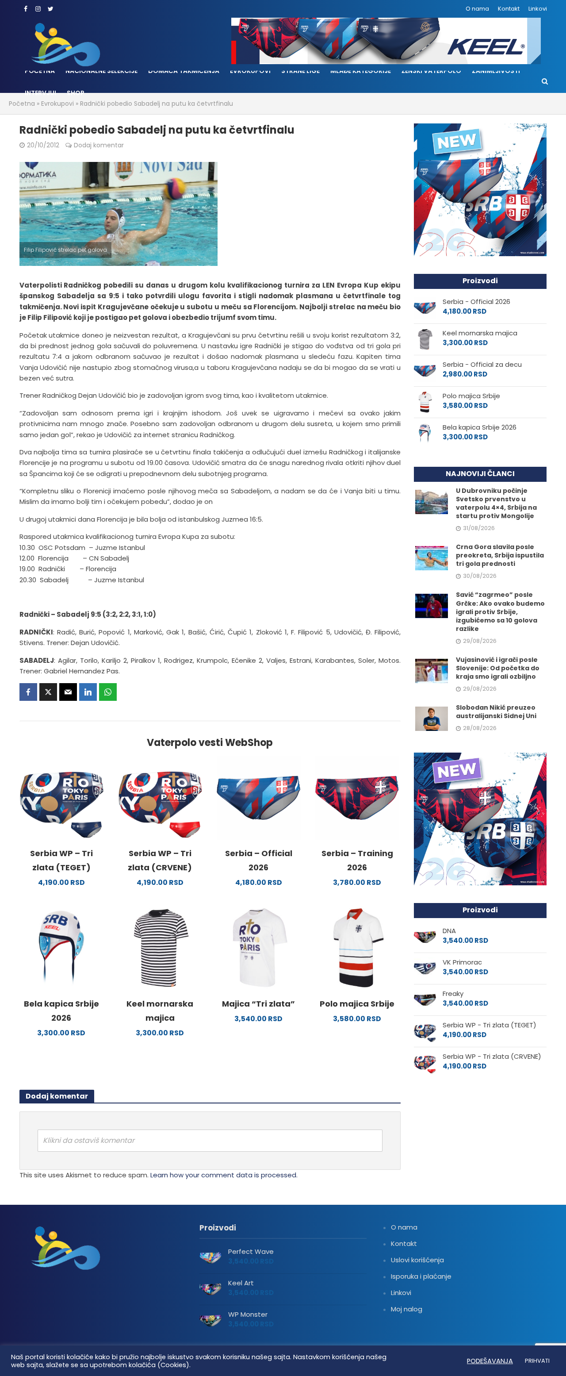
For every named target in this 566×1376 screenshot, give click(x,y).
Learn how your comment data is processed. (224, 1175)
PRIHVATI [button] (537, 1361)
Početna (40, 70)
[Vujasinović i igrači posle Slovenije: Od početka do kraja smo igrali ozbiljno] (431, 670)
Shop (75, 92)
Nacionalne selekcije (101, 70)
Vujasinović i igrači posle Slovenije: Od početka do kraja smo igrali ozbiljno (497, 668)
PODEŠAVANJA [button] (490, 1361)
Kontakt (509, 8)
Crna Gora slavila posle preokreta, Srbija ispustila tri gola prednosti (500, 555)
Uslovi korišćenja (417, 1260)
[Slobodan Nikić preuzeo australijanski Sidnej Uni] (431, 718)
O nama (477, 8)
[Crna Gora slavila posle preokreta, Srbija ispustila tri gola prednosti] (431, 557)
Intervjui (40, 92)
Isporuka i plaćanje (421, 1276)
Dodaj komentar (99, 145)
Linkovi (537, 8)
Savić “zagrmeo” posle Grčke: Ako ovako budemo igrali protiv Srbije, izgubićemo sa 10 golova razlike (500, 612)
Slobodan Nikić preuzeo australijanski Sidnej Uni (496, 711)
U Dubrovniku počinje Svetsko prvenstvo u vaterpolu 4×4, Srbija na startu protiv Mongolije (496, 503)
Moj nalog (406, 1309)
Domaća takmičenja (183, 70)
